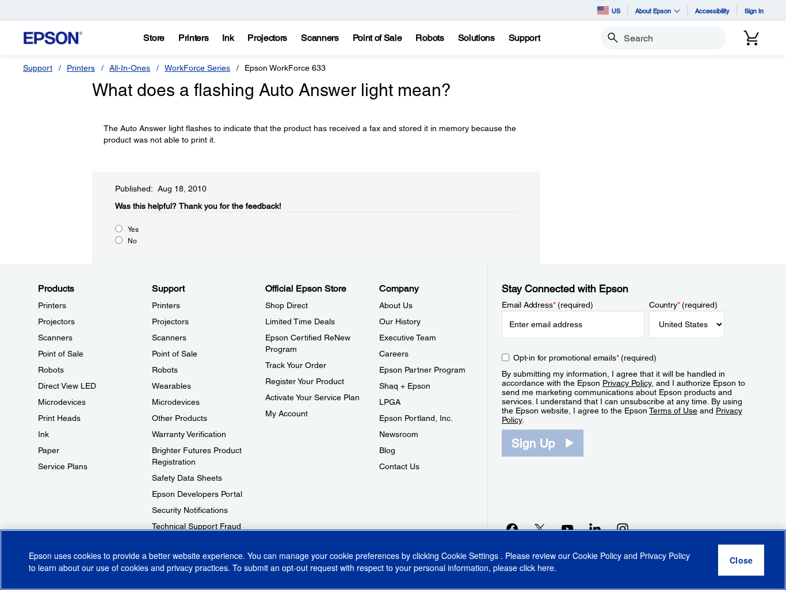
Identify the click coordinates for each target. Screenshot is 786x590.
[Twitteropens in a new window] (539, 528)
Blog (387, 450)
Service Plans (62, 466)
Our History (400, 321)
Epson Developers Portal (197, 494)
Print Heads (59, 418)
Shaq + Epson (404, 385)
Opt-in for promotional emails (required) (585, 357)
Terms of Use (673, 410)
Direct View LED (67, 385)
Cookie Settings (471, 555)
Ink (43, 434)
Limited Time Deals (300, 321)
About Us (396, 305)
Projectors (56, 321)
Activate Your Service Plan (312, 397)
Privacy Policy (626, 383)
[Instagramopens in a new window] (622, 528)
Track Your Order (295, 365)
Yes (133, 229)
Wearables (171, 385)
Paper (48, 450)
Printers (81, 67)
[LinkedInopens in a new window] (595, 528)
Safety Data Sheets (187, 477)
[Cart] (751, 37)
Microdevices (62, 402)
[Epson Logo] (53, 38)
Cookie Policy (597, 555)
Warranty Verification (189, 434)
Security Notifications (190, 510)
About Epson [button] (653, 10)
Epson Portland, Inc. (416, 418)
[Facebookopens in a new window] (512, 528)
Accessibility (712, 10)
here (545, 567)
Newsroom (398, 434)
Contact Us (399, 466)
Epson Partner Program (422, 369)
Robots (51, 369)
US (616, 10)
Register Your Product (304, 381)
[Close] (741, 560)
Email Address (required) (547, 304)
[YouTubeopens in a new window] (567, 528)
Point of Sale (60, 353)
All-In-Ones (129, 67)
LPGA (389, 402)
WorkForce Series (197, 67)
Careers (394, 353)
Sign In (754, 10)
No (132, 241)
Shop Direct (286, 305)
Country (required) (683, 304)
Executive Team (407, 337)
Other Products (179, 418)
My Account (286, 413)
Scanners (55, 337)
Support (37, 67)
